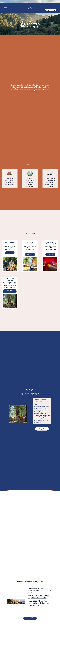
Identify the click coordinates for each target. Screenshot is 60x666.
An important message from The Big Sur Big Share (39, 590)
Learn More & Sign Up (10, 291)
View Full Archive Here (30, 618)
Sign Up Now (42, 429)
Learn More (9, 252)
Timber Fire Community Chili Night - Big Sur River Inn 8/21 (40, 603)
